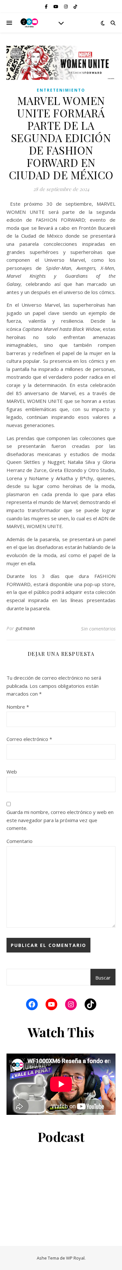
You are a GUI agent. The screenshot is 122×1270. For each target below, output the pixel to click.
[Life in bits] (29, 23)
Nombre (18, 706)
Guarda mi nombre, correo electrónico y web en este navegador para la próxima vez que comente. (60, 820)
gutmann (25, 628)
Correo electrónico (29, 739)
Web (12, 771)
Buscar (103, 977)
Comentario (20, 841)
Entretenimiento (61, 90)
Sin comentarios (98, 628)
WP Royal (75, 1258)
